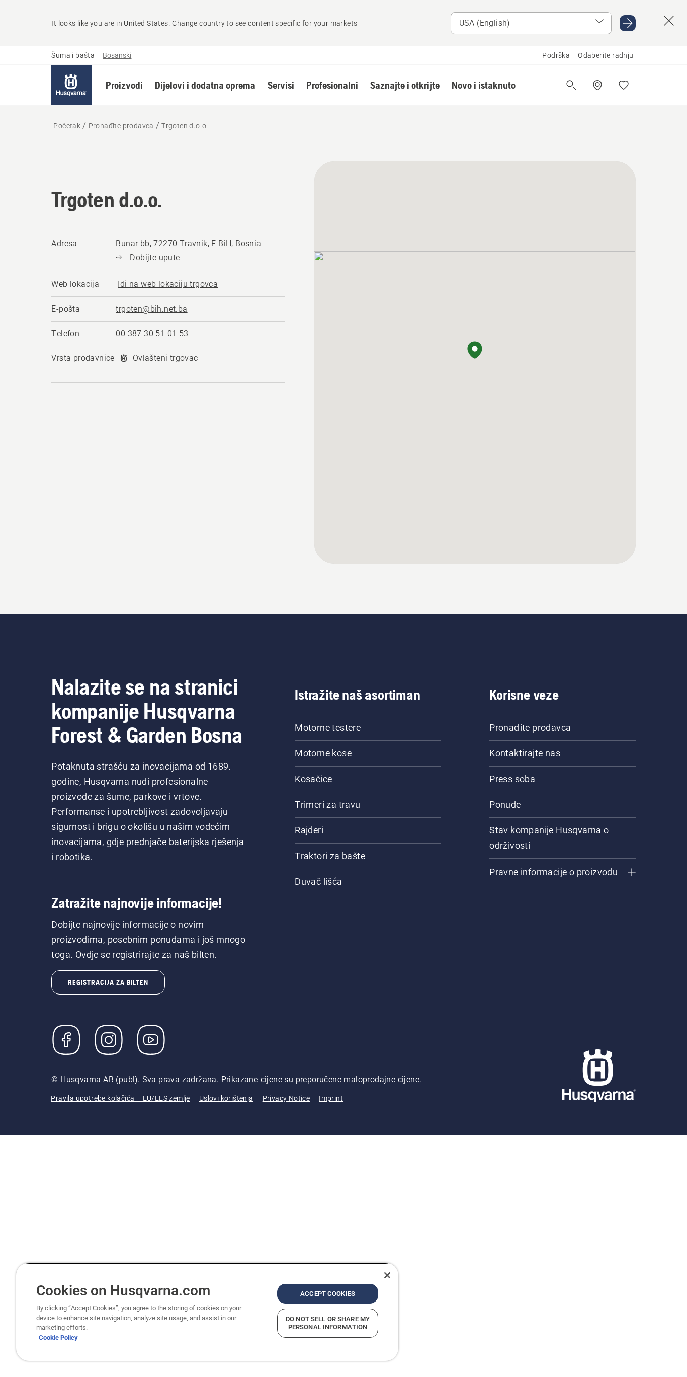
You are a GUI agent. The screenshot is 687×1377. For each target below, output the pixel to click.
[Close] (387, 1275)
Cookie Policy (58, 1337)
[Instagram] (109, 1040)
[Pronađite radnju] (597, 85)
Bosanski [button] (117, 55)
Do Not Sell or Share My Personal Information (328, 1323)
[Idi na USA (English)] (628, 23)
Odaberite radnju (605, 55)
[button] (124, 85)
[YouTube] (151, 1040)
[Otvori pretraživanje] (571, 85)
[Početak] (71, 85)
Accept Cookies (327, 1293)
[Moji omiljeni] (624, 85)
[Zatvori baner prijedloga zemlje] (669, 21)
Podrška (556, 55)
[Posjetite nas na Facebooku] (66, 1040)
